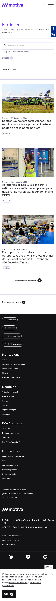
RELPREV (6, 478)
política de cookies (17, 582)
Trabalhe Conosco (10, 377)
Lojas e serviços (9, 410)
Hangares (6, 401)
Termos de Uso (8, 544)
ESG (4, 373)
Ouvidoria (6, 437)
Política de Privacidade (12, 536)
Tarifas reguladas (9, 470)
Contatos (6, 428)
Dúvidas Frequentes (10, 433)
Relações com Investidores (13, 456)
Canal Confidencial (10, 442)
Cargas (5, 405)
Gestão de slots (9, 474)
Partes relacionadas (10, 465)
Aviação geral (8, 396)
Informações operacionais (13, 364)
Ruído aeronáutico (10, 369)
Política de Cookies (10, 540)
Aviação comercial (10, 392)
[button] (44, 5)
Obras (5, 461)
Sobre (4, 360)
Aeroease (6, 414)
